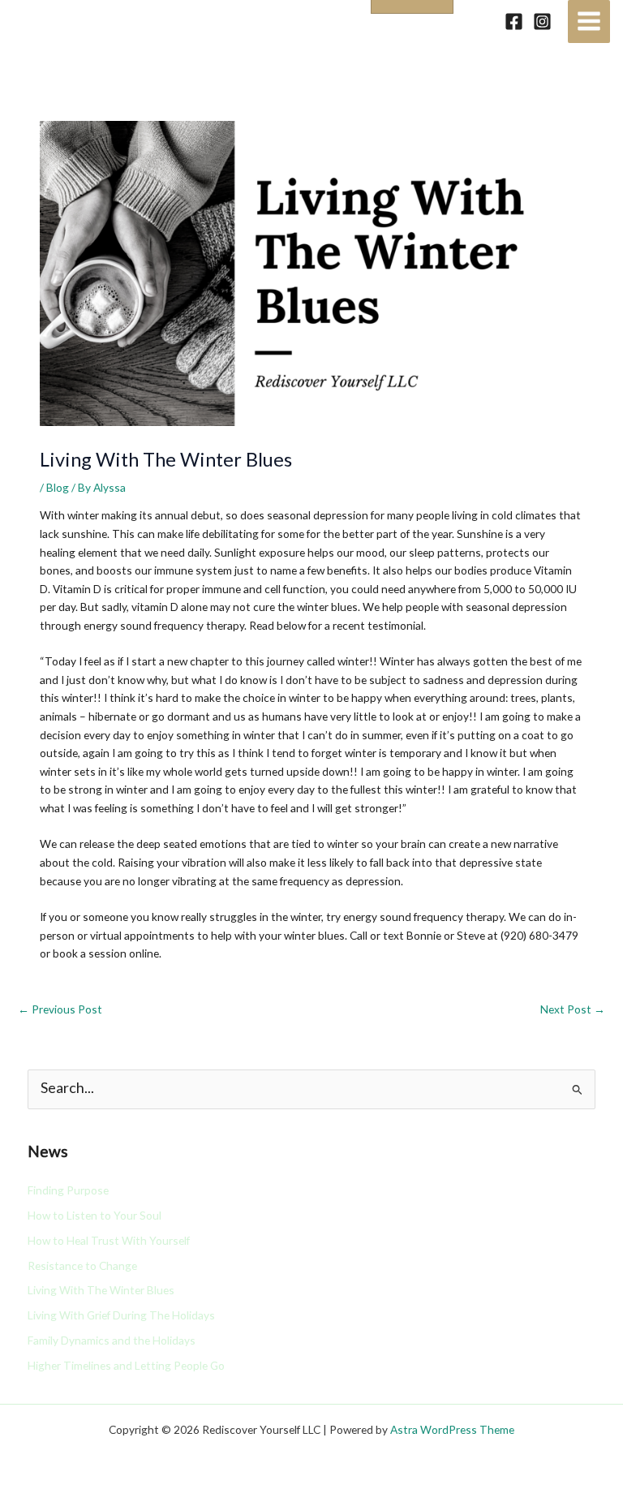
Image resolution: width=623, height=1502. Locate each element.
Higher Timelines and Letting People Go (126, 1365)
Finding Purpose (68, 1190)
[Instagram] (542, 21)
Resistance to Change (82, 1265)
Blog (57, 487)
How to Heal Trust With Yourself (109, 1240)
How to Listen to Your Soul (94, 1215)
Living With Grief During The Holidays (121, 1315)
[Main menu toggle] (589, 21)
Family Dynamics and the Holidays (111, 1340)
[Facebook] (514, 21)
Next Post (572, 1009)
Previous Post (60, 1009)
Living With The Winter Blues (101, 1290)
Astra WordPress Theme (452, 1429)
